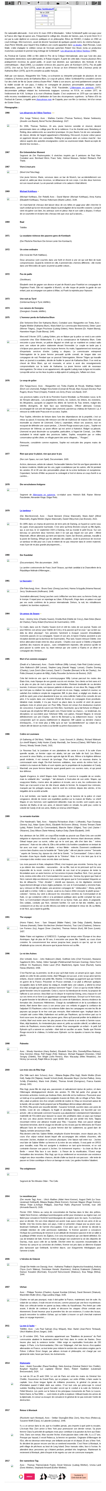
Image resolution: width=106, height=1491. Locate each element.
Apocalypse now (44, 99)
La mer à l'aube (27, 1326)
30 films (44, 15)
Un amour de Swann (29, 614)
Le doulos (77, 45)
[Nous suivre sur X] (53, 1486)
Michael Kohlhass (28, 191)
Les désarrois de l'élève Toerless (75, 51)
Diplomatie (25, 1363)
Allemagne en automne (44, 495)
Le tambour (25, 510)
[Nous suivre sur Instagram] (58, 1486)
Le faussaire (26, 581)
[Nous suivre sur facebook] (47, 1486)
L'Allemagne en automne (82, 88)
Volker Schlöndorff (45, 9)
